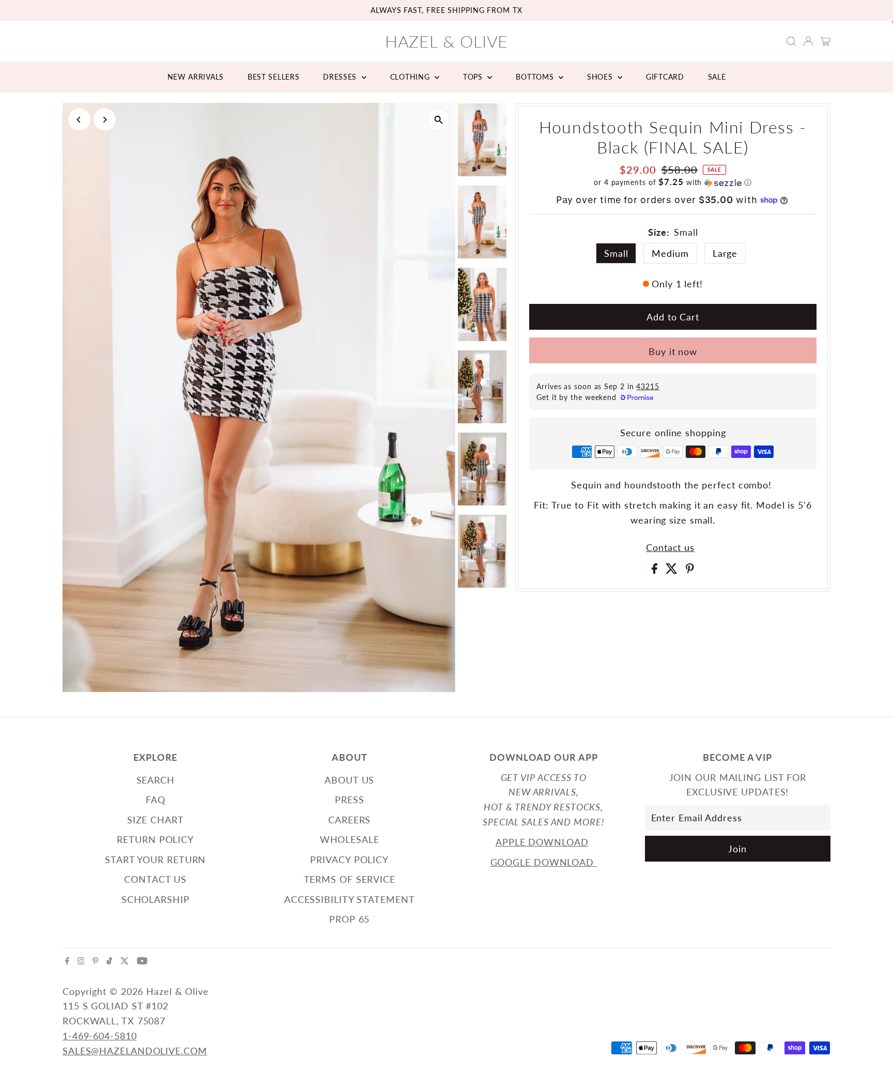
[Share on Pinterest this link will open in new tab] (690, 570)
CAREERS (349, 819)
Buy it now (673, 351)
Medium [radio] (670, 253)
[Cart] (825, 41)
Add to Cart (672, 317)
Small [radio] (616, 253)
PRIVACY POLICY (349, 859)
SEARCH (155, 780)
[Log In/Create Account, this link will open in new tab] (808, 41)
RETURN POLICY (155, 839)
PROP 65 (349, 919)
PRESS (349, 799)
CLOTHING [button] (411, 76)
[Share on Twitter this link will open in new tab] (673, 570)
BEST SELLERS (273, 76)
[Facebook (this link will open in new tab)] (67, 960)
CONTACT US (155, 879)
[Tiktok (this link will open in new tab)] (109, 960)
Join (737, 848)
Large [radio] (725, 253)
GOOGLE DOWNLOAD (543, 862)
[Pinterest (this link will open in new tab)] (95, 960)
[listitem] (482, 141)
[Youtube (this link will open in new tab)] (142, 960)
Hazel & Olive (447, 41)
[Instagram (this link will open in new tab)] (81, 960)
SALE (717, 76)
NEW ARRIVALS (195, 76)
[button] (673, 182)
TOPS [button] (474, 76)
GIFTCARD (665, 76)
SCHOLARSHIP (155, 899)
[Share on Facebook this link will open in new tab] (656, 570)
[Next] (104, 119)
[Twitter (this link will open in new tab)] (124, 960)
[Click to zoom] (438, 119)
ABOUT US (349, 780)
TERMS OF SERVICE (349, 879)
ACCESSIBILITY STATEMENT (349, 899)
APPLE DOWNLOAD (542, 842)
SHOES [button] (601, 76)
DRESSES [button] (341, 76)
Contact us (670, 547)
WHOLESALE (349, 839)
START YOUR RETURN (155, 859)
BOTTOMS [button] (536, 76)
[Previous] (79, 119)
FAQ (155, 799)
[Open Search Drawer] (791, 41)
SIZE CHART (155, 819)
